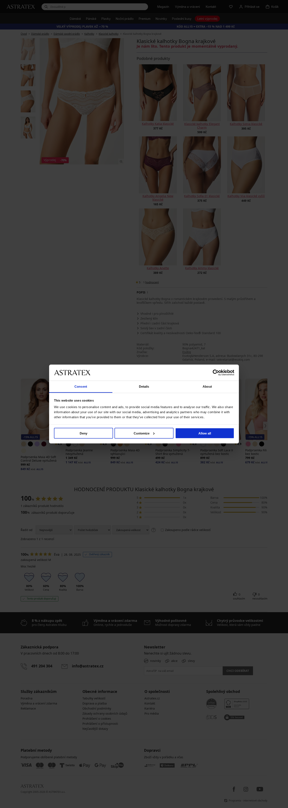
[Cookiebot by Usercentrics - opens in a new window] (215, 372)
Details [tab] (144, 386)
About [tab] (207, 386)
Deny (83, 433)
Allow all (204, 433)
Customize (141, 433)
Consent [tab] (80, 386)
